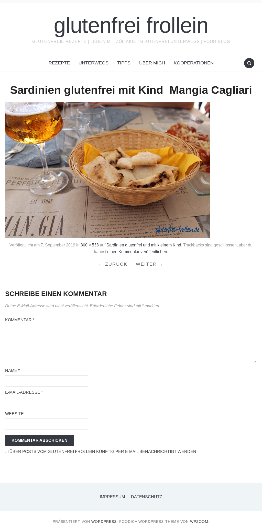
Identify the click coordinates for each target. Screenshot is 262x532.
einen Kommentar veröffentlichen (137, 252)
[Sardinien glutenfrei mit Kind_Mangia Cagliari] (107, 169)
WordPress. (104, 521)
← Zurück (112, 264)
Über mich (152, 62)
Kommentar (19, 320)
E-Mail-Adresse (24, 392)
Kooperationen (194, 62)
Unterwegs (93, 62)
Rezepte (59, 62)
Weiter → (150, 264)
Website (14, 414)
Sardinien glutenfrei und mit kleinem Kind (143, 245)
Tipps (123, 62)
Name (12, 370)
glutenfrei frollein (131, 25)
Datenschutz (146, 497)
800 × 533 (90, 245)
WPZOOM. (200, 521)
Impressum (112, 497)
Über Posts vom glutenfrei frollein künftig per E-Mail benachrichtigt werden (102, 451)
